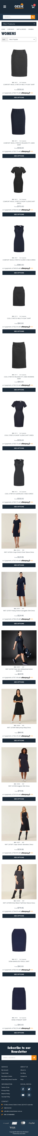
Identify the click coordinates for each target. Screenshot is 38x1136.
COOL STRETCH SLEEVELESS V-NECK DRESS (19, 494)
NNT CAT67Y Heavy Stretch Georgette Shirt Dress (19, 611)
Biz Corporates (23, 82)
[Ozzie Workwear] (19, 6)
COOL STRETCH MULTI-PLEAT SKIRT (19, 318)
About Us (23, 1070)
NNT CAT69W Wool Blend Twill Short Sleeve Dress (19, 903)
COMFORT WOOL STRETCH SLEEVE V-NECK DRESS (19, 260)
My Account (4, 1070)
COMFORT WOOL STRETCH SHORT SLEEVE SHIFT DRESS (19, 202)
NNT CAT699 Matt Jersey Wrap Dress (19, 727)
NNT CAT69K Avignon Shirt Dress (19, 786)
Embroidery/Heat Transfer (9, 1079)
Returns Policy (5, 1093)
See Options (19, 97)
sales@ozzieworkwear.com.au (13, 1111)
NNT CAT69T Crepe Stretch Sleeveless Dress (19, 844)
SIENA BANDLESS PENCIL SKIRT (19, 961)
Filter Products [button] (9, 24)
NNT (23, 550)
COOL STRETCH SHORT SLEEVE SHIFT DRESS (19, 435)
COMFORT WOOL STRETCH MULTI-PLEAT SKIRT (19, 84)
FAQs (21, 1079)
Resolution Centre (6, 1076)
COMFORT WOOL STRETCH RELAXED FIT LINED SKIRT (19, 144)
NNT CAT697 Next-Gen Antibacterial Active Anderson (19, 670)
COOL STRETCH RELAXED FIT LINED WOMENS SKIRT (19, 378)
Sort (3, 39)
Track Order (4, 1073)
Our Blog (23, 1073)
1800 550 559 (7, 1108)
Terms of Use (5, 1087)
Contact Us (23, 1076)
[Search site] (33, 17)
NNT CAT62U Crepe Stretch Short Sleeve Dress (19, 552)
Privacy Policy (5, 1090)
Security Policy (5, 1097)
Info (31, 93)
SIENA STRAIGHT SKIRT (19, 1020)
